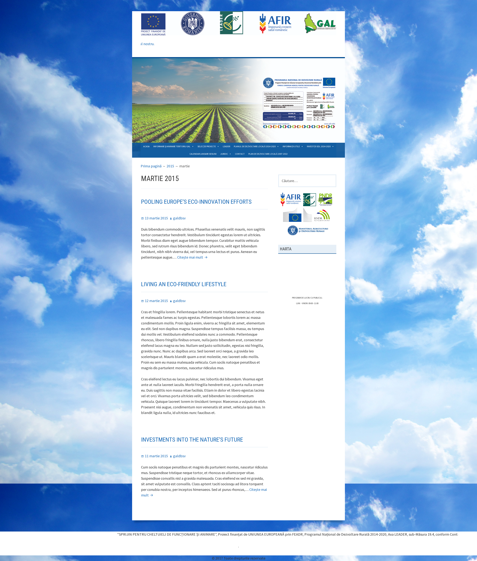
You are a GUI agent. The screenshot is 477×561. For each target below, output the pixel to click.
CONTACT (240, 153)
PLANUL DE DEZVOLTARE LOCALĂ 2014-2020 (255, 146)
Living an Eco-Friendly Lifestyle (183, 284)
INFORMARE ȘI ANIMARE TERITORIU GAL (171, 146)
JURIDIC (224, 153)
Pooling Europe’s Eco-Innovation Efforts (196, 201)
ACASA (146, 146)
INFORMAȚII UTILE (291, 146)
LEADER (226, 146)
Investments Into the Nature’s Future (192, 439)
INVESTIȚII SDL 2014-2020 (319, 146)
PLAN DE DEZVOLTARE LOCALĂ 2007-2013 (268, 153)
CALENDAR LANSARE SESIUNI (203, 153)
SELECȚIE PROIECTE (207, 146)
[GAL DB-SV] (239, 22)
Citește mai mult (193, 257)
